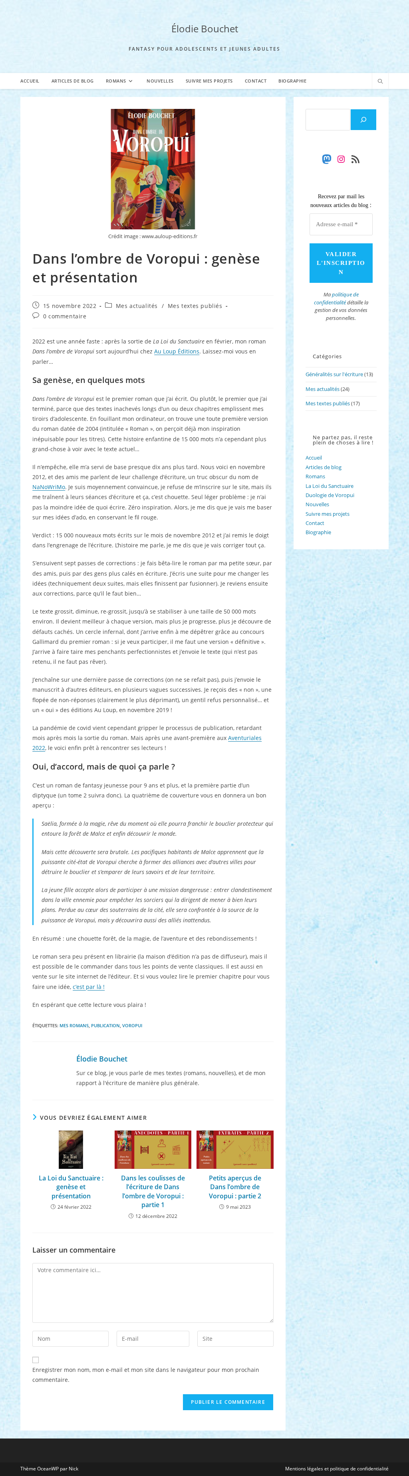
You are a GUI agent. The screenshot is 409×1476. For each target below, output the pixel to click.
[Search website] (380, 81)
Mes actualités (137, 306)
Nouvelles (317, 504)
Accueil (314, 457)
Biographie (318, 532)
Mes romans (74, 1025)
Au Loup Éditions (176, 351)
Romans (315, 476)
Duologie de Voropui (330, 495)
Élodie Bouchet (204, 28)
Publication (105, 1025)
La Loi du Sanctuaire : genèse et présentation (71, 1187)
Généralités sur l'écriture (334, 374)
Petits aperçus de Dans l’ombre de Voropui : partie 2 (235, 1187)
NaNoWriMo (48, 487)
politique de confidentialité (336, 298)
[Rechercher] (363, 119)
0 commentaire (65, 316)
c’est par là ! (89, 987)
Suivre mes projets (327, 513)
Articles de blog (323, 467)
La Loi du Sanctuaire (329, 485)
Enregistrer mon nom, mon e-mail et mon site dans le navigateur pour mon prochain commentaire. (145, 1374)
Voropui (132, 1025)
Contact (315, 523)
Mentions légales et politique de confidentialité (337, 1468)
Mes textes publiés (195, 306)
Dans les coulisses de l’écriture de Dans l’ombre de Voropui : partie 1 (153, 1191)
